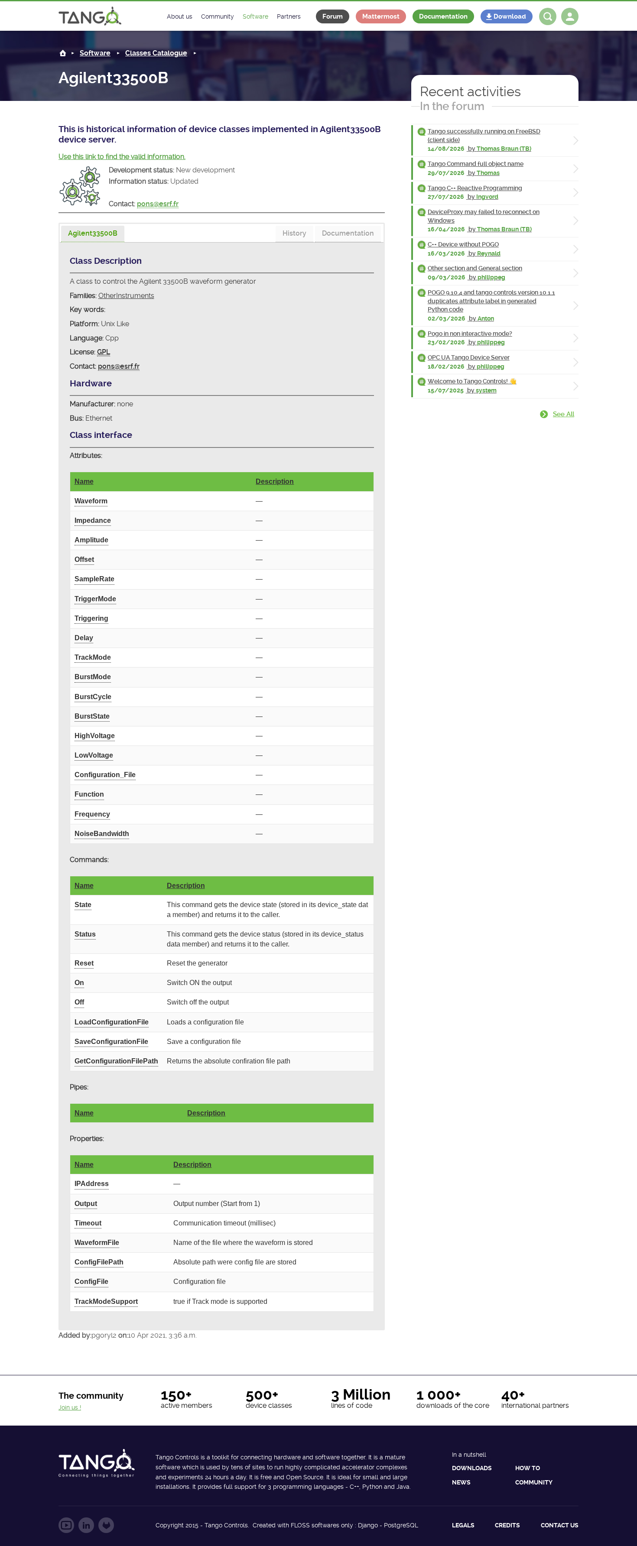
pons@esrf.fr (158, 204)
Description (275, 481)
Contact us (559, 1525)
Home (62, 53)
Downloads (472, 1468)
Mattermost (381, 16)
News (461, 1482)
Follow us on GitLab (106, 1525)
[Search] (547, 16)
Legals (463, 1525)
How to (527, 1468)
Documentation (443, 16)
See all (563, 414)
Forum (332, 16)
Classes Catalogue (156, 53)
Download (510, 16)
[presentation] (92, 234)
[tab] (92, 234)
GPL (103, 352)
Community (533, 1482)
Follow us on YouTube (66, 1525)
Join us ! (69, 1407)
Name (84, 481)
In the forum (452, 106)
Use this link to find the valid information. (121, 156)
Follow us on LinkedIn (86, 1525)
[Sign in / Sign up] (569, 16)
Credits (507, 1525)
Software (95, 53)
